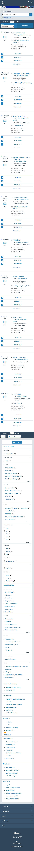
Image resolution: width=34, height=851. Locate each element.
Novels (8, 578)
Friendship (8, 470)
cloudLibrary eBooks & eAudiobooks (15, 699)
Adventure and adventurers (13, 476)
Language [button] (6, 564)
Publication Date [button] (8, 525)
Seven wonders (9, 519)
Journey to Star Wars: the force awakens (16, 508)
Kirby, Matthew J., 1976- (11, 493)
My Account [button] (5, 821)
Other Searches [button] (8, 589)
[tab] (25, 25)
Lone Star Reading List (12, 773)
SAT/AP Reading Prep (12, 776)
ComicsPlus (9, 702)
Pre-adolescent (10, 561)
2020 (7, 531)
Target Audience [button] (8, 557)
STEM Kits (8, 755)
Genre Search (9, 609)
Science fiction (9, 468)
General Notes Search (11, 603)
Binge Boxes (9, 785)
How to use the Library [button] (10, 684)
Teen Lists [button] (6, 764)
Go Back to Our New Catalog (13, 687)
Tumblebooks (9, 710)
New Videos (9, 724)
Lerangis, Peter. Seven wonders (14, 516)
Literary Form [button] (7, 571)
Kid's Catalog (17, 843)
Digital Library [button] (7, 695)
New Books (9, 722)
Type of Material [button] (8, 457)
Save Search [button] (17, 442)
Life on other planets (11, 473)
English (8, 568)
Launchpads (9, 750)
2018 (7, 536)
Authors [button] (6, 484)
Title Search (8, 595)
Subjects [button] (6, 464)
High (7, 548)
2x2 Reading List (10, 744)
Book (7, 460)
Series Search (9, 612)
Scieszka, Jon (9, 499)
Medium (8, 551)
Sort (2, 24)
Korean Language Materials (13, 796)
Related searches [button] (8, 585)
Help (3, 826)
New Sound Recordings (12, 727)
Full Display (18, 57)
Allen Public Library (10, 659)
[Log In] (28, 2)
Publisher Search (10, 606)
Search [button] (4, 816)
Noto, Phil (8, 496)
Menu (3, 3)
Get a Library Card (10, 690)
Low (7, 554)
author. (23, 35)
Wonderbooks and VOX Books (14, 753)
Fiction (7, 575)
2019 (7, 534)
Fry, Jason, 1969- (10, 488)
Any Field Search (9, 592)
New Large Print (10, 730)
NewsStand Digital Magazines (14, 704)
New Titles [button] (6, 718)
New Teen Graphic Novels (12, 770)
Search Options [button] (6, 18)
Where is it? (18, 53)
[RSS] (5, 733)
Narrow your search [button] (9, 446)
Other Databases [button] (8, 656)
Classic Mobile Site (17, 846)
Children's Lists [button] (7, 738)
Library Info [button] (5, 811)
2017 (7, 539)
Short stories (9, 581)
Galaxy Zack (8, 511)
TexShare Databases (11, 713)
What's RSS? (7, 734)
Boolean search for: (7, 11)
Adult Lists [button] (6, 781)
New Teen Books (10, 767)
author (21, 161)
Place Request (18, 60)
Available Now (10, 453)
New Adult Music (10, 790)
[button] (25, 25)
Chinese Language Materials (13, 793)
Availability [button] (6, 450)
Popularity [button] (6, 545)
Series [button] (5, 504)
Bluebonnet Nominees (12, 742)
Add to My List (16, 64)
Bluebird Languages (11, 707)
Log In (31, 2)
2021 (7, 528)
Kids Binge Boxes (10, 747)
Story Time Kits (10, 758)
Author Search (9, 598)
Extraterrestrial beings (11, 479)
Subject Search (9, 601)
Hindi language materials (12, 798)
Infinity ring (8, 514)
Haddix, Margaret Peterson (12, 490)
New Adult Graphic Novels (13, 787)
